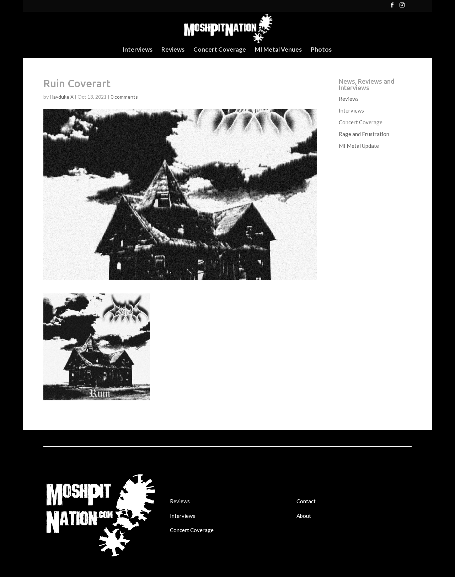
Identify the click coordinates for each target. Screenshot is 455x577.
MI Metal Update (359, 145)
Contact (306, 501)
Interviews (137, 50)
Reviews (172, 50)
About (303, 516)
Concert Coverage (219, 50)
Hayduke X (62, 97)
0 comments (124, 97)
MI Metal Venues (278, 50)
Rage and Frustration (364, 134)
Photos (321, 50)
